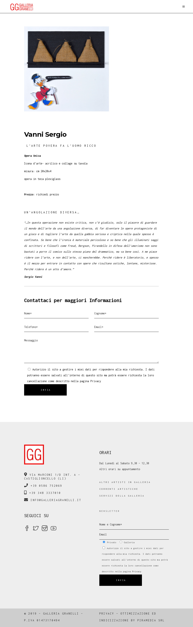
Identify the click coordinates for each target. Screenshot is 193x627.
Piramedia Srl (151, 620)
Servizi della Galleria (122, 495)
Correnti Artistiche (118, 489)
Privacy (95, 381)
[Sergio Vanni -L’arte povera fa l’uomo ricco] (96, 68)
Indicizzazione (114, 620)
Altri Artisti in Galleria (125, 482)
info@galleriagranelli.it (56, 500)
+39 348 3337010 (45, 492)
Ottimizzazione (135, 613)
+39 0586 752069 (46, 485)
